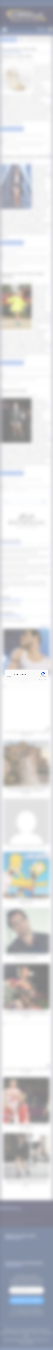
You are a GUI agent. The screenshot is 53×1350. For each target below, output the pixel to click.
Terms (44, 679)
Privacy (40, 679)
